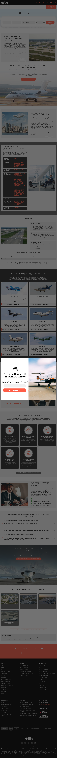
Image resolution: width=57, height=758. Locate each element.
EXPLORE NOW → (14, 390)
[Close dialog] (55, 359)
